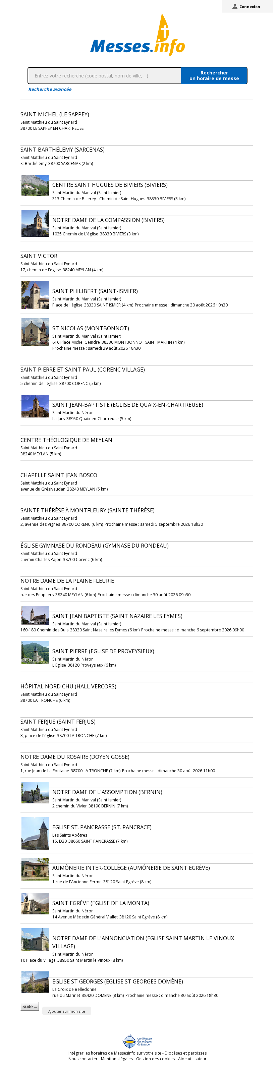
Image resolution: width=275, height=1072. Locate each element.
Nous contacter (83, 1059)
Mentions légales (117, 1059)
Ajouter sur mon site (66, 1011)
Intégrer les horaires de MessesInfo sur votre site (114, 1053)
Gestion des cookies (155, 1059)
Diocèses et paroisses (186, 1053)
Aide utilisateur (192, 1059)
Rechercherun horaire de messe (214, 75)
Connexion (249, 6)
